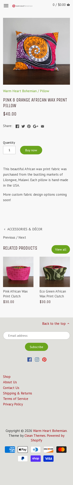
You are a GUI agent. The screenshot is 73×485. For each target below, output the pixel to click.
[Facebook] (29, 359)
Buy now (31, 150)
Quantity (9, 142)
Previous (9, 237)
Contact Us (11, 388)
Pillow (44, 91)
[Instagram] (37, 359)
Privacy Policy (13, 404)
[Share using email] (42, 125)
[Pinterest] (44, 359)
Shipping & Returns (17, 393)
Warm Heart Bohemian (20, 91)
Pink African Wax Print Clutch (15, 293)
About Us (10, 382)
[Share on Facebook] (17, 125)
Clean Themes (35, 435)
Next (22, 237)
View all (60, 249)
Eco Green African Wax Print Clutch (53, 293)
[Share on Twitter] (23, 125)
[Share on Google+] (35, 125)
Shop (7, 376)
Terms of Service (15, 398)
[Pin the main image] (29, 125)
